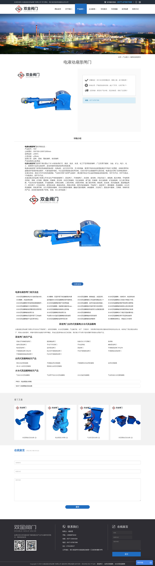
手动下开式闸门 (52, 344)
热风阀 (110, 341)
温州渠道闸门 (51, 348)
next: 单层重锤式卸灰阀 (24, 386)
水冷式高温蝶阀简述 (84, 312)
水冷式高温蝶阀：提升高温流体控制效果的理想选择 (91, 303)
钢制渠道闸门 (112, 344)
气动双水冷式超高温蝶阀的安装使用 (59, 315)
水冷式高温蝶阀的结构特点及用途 (58, 309)
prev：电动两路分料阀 (24, 381)
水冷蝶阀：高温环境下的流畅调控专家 (59, 296)
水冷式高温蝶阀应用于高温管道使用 (120, 315)
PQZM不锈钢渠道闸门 (54, 354)
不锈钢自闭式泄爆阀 (53, 363)
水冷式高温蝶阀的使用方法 (25, 312)
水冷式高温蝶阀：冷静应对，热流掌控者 (121, 296)
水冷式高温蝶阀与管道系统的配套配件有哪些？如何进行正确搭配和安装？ (30, 303)
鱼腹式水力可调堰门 (84, 341)
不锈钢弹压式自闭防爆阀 (86, 363)
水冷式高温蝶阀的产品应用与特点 (27, 319)
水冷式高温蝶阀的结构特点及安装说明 (120, 306)
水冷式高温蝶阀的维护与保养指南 (58, 303)
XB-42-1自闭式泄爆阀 (23, 366)
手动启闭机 (81, 344)
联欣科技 (85, 564)
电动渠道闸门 (20, 348)
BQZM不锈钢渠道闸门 (54, 351)
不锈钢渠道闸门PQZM (115, 348)
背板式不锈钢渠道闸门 (23, 341)
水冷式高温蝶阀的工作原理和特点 (27, 306)
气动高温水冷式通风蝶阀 (116, 375)
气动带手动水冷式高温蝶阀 (56, 375)
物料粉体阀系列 (135, 57)
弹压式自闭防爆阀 (22, 363)
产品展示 (126, 57)
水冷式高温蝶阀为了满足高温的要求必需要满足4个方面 (122, 312)
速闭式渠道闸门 (21, 344)
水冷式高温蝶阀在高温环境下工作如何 (28, 315)
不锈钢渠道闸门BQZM (23, 351)
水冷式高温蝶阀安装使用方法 (56, 312)
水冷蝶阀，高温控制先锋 (24, 300)
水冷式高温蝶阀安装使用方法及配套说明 (91, 309)
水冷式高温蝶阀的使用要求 (86, 319)
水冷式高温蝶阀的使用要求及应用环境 (28, 309)
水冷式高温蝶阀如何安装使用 (87, 315)
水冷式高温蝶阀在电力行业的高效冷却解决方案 (30, 296)
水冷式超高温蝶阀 (83, 375)
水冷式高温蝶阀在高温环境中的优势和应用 (91, 306)
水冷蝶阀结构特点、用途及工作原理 (120, 319)
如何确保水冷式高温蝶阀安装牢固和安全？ (60, 300)
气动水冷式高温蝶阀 (23, 375)
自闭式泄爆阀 (52, 329)
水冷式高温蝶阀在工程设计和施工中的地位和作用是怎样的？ (122, 300)
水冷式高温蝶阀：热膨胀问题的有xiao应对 (60, 306)
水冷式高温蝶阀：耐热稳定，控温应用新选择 (91, 296)
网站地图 (71, 564)
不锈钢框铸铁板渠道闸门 (24, 354)
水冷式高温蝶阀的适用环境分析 (57, 319)
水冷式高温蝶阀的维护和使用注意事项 (120, 303)
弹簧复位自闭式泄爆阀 (54, 366)
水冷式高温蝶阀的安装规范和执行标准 (120, 309)
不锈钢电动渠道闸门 (114, 351)
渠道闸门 (43, 329)
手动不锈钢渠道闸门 (84, 351)
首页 (119, 57)
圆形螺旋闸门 (51, 341)
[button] (69, 9)
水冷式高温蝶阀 (63, 329)
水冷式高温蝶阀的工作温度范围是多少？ (91, 300)
